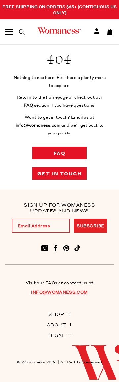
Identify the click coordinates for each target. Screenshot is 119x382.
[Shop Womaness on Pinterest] (66, 247)
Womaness (33, 362)
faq (59, 153)
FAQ (28, 105)
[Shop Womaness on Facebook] (55, 247)
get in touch (59, 173)
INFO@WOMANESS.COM (59, 292)
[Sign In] (96, 31)
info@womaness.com (38, 125)
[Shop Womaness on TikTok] (77, 247)
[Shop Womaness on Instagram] (44, 247)
